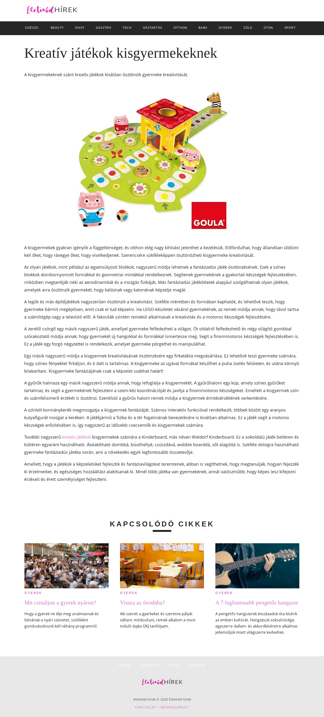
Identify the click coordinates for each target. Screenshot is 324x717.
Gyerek (33, 593)
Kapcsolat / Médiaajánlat (162, 707)
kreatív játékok (76, 437)
